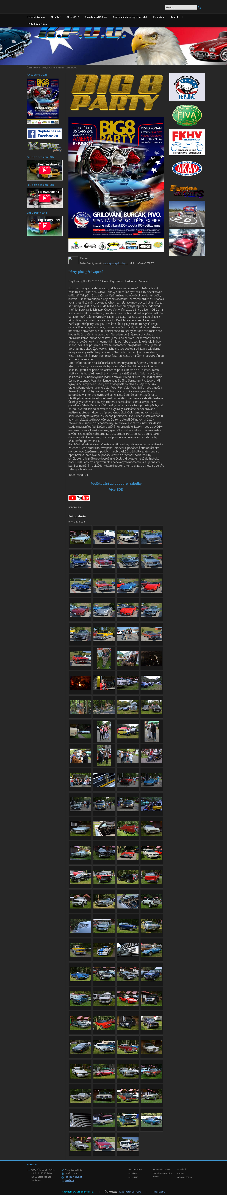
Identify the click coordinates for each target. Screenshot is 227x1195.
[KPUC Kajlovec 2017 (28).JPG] (80, 956)
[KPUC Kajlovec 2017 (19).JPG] (128, 883)
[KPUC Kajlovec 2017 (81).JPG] (80, 1150)
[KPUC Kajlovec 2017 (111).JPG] (80, 640)
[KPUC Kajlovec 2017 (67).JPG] (104, 1077)
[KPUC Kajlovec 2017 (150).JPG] (128, 713)
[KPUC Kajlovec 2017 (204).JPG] (128, 786)
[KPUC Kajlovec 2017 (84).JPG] (128, 1150)
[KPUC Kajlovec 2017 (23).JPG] (151, 907)
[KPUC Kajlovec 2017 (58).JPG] (128, 1053)
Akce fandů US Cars (96, 17)
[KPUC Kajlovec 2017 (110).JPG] (128, 616)
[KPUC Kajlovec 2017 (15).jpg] (128, 859)
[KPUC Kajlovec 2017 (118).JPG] (151, 640)
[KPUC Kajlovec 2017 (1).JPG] (80, 543)
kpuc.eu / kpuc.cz (73, 1176)
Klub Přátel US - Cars (130, 1191)
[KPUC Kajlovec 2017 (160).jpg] (104, 741)
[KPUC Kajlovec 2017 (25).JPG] (128, 907)
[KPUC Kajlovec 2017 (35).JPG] (151, 956)
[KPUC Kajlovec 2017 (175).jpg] (80, 761)
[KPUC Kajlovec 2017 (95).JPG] (104, 567)
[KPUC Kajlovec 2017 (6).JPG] (104, 834)
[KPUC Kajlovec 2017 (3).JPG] (80, 834)
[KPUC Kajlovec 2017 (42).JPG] (104, 980)
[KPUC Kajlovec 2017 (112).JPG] (104, 640)
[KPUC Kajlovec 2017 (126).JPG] (80, 664)
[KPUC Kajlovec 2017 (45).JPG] (80, 1004)
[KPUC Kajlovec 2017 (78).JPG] (128, 1126)
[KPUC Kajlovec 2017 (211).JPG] (128, 810)
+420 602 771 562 (37, 23)
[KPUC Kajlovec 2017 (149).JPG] (104, 713)
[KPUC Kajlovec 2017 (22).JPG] (80, 907)
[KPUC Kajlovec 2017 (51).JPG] (80, 1029)
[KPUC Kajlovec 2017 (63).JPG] (128, 1077)
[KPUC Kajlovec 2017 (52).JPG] (80, 1053)
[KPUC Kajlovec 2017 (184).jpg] (80, 786)
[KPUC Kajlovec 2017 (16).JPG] (151, 859)
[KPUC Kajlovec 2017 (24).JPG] (104, 907)
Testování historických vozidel (130, 17)
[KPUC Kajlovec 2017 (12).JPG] (80, 859)
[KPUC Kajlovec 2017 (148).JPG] (80, 713)
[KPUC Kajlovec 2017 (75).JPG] (104, 1126)
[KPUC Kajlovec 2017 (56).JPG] (104, 1053)
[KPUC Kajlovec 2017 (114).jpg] (128, 640)
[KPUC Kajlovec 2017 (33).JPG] (104, 956)
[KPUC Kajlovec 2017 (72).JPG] (104, 1101)
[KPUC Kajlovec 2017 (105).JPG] (128, 591)
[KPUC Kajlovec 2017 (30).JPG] (128, 931)
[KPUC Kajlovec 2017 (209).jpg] (104, 810)
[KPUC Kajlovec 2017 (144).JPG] (80, 689)
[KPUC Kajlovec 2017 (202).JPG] (104, 786)
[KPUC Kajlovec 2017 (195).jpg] (151, 761)
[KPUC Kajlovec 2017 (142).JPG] (151, 689)
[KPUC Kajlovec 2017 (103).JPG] (80, 591)
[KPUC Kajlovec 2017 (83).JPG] (104, 1150)
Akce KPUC (73, 17)
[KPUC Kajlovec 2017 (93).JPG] (80, 567)
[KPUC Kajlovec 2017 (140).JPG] (128, 664)
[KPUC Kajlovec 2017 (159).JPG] (128, 737)
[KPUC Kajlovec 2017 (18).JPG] (80, 883)
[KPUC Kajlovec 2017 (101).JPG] (104, 591)
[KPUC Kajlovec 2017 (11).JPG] (151, 834)
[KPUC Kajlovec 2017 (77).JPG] (151, 1126)
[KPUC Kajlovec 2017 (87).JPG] (128, 543)
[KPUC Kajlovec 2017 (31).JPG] (104, 931)
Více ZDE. (116, 489)
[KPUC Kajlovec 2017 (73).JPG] (151, 1101)
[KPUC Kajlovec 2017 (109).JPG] (151, 616)
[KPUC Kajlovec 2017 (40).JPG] (128, 980)
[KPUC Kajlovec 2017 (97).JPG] (128, 567)
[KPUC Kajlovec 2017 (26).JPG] (80, 931)
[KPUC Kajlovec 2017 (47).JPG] (128, 1004)
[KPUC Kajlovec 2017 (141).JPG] (128, 689)
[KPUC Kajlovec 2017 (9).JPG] (128, 834)
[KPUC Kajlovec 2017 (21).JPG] (151, 883)
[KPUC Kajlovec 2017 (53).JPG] (151, 1029)
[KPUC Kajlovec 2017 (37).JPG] (80, 980)
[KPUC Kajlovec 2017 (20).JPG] (104, 883)
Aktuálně (56, 17)
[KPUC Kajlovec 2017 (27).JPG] (151, 931)
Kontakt (174, 17)
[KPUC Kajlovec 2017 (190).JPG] (128, 761)
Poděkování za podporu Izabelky (116, 483)
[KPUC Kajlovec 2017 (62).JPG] (151, 1053)
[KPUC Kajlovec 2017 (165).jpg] (152, 741)
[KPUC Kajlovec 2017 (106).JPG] (104, 616)
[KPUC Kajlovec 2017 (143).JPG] (151, 664)
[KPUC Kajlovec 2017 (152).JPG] (151, 713)
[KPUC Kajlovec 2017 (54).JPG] (128, 1029)
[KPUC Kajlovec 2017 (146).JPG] (104, 689)
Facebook (69, 1180)
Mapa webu (159, 1191)
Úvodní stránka (36, 17)
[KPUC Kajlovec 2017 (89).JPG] (104, 543)
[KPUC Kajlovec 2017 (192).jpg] (104, 765)
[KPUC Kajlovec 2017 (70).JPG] (128, 1101)
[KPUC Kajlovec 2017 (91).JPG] (151, 543)
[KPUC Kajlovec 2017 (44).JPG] (151, 980)
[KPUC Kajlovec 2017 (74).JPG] (80, 1126)
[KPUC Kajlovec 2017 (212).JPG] (151, 810)
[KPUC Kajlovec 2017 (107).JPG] (151, 591)
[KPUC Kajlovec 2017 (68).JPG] (151, 1077)
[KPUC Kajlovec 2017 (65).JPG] (80, 1077)
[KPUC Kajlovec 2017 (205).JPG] (151, 786)
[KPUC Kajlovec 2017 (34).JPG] (128, 956)
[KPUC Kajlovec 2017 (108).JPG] (80, 616)
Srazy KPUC (47, 67)
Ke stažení (159, 17)
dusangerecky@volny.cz (116, 263)
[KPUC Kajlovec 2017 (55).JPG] (151, 1004)
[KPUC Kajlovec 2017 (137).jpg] (104, 668)
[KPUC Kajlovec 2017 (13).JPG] (104, 859)
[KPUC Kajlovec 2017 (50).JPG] (104, 1029)
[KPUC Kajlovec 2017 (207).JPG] (80, 810)
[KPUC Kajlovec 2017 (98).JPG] (151, 567)
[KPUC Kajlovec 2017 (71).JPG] (80, 1101)
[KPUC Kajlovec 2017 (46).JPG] (104, 1004)
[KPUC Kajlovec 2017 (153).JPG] (80, 737)
